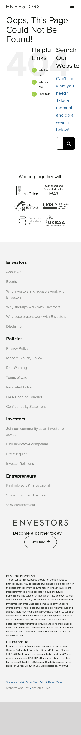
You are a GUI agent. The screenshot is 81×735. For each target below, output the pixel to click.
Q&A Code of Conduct (24, 396)
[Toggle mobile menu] (72, 6)
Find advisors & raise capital (28, 485)
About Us (13, 271)
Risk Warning (16, 367)
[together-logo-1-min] (27, 186)
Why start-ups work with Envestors (33, 307)
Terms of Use (16, 377)
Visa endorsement (20, 504)
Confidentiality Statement (26, 406)
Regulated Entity (19, 387)
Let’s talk (44, 94)
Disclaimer (14, 326)
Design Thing (41, 688)
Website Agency (17, 688)
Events (11, 281)
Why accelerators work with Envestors (36, 316)
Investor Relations (20, 463)
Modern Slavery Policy (24, 357)
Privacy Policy (17, 348)
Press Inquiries (17, 453)
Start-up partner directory (26, 495)
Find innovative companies (27, 444)
